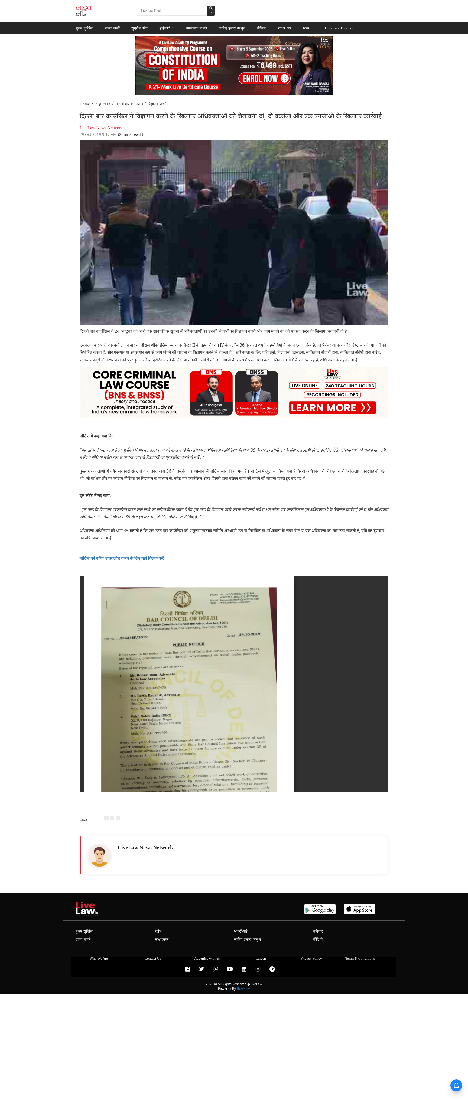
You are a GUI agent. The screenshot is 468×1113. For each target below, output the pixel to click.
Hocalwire (243, 989)
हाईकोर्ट (165, 28)
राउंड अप (284, 28)
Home (85, 104)
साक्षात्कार (162, 939)
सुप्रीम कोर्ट (139, 28)
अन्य (306, 28)
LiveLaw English (339, 28)
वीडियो (261, 28)
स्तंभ (158, 931)
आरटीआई (241, 931)
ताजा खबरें (112, 28)
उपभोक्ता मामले (196, 28)
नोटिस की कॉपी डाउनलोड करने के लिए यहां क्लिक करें (122, 558)
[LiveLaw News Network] (99, 856)
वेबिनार (318, 931)
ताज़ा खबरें (102, 104)
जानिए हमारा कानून (232, 28)
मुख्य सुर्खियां (84, 28)
